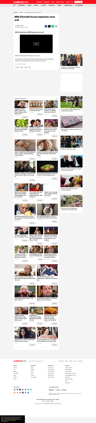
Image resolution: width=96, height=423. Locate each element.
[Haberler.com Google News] (15, 389)
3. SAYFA (43, 5)
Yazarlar (32, 375)
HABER (68, 2)
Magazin (15, 371)
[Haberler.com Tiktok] (23, 393)
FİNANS (36, 5)
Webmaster (67, 377)
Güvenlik (17, 67)
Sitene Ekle (67, 382)
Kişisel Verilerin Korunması (70, 373)
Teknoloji (32, 369)
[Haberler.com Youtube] (20, 393)
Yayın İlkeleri (80, 361)
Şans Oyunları (51, 373)
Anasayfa (16, 12)
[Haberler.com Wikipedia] (17, 393)
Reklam (66, 361)
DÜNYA (59, 5)
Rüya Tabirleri (51, 375)
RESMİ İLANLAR (68, 5)
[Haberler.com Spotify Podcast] (31, 389)
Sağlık (32, 367)
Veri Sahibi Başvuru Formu (70, 375)
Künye (75, 361)
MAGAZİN (46, 2)
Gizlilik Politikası (68, 369)
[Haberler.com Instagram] (23, 389)
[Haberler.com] (20, 361)
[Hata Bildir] (46, 403)
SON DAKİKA (21, 5)
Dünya (15, 379)
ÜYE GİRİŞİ (79, 1)
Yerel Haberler (34, 377)
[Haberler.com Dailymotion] (28, 393)
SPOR (52, 2)
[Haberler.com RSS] (15, 393)
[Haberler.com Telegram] (25, 393)
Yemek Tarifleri (51, 377)
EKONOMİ (39, 2)
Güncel (21, 12)
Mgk (29, 67)
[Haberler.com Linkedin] (25, 389)
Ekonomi (15, 367)
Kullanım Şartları (68, 367)
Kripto (15, 375)
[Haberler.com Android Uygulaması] (58, 389)
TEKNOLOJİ (52, 5)
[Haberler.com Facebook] (17, 389)
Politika (21, 67)
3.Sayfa (15, 377)
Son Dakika (16, 373)
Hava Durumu (51, 367)
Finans (32, 371)
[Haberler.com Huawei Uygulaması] (64, 389)
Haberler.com (51, 365)
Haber (43, 401)
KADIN (29, 5)
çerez (2, 418)
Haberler (15, 365)
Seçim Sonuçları (51, 371)
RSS (66, 380)
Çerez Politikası (68, 371)
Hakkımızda (61, 361)
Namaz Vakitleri (51, 369)
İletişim (71, 361)
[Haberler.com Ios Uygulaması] (51, 389)
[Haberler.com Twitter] (20, 389)
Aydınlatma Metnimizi (11, 420)
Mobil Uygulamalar (69, 379)
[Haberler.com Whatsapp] (28, 389)
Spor (14, 369)
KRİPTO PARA (60, 2)
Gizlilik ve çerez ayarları (39, 403)
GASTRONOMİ (78, 5)
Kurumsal (67, 365)
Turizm (32, 373)
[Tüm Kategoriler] (14, 5)
